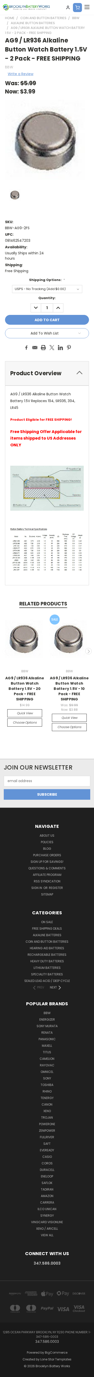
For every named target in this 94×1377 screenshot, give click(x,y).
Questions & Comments (47, 868)
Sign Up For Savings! (47, 862)
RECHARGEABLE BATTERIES (47, 955)
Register (56, 888)
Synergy (47, 1215)
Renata (47, 1032)
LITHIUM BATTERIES (47, 968)
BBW (47, 1013)
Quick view (25, 713)
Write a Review (20, 73)
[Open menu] (86, 7)
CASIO (47, 1157)
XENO (47, 1111)
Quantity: (47, 298)
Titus (47, 1052)
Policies (47, 842)
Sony (47, 1078)
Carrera (47, 1202)
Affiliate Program (47, 875)
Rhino (47, 1091)
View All (47, 1235)
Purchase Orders (47, 855)
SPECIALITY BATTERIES (47, 974)
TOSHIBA (47, 1085)
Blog (47, 848)
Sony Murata (47, 1026)
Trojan (47, 1117)
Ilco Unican (47, 1209)
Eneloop (47, 1176)
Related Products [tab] (43, 603)
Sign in (37, 888)
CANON (47, 1104)
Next (88, 651)
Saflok (47, 1183)
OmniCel (47, 1072)
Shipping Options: (47, 279)
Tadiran (47, 1189)
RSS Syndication (47, 881)
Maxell (47, 1045)
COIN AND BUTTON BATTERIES (47, 941)
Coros (47, 1163)
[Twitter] (51, 347)
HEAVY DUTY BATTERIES (47, 961)
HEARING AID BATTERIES (47, 948)
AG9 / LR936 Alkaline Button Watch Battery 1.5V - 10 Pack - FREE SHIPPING (69, 689)
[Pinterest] (68, 347)
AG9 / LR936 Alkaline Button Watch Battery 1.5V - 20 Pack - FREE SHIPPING (24, 689)
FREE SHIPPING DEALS (47, 928)
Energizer (47, 1019)
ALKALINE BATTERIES (47, 935)
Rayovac (47, 1065)
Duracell (47, 1170)
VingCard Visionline (47, 1222)
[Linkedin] (60, 347)
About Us (47, 835)
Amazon (47, 1196)
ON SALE (47, 922)
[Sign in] (67, 7)
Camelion (47, 1059)
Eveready (47, 1150)
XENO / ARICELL (47, 1228)
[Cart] (77, 7)
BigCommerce (56, 1352)
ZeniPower (47, 1130)
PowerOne (47, 1124)
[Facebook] (26, 347)
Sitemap (47, 894)
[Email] (34, 347)
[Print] (43, 347)
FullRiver (47, 1137)
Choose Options (25, 722)
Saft (47, 1144)
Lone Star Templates (55, 1359)
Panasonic (47, 1039)
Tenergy (47, 1098)
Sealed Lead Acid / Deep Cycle (47, 981)
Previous (6, 651)
